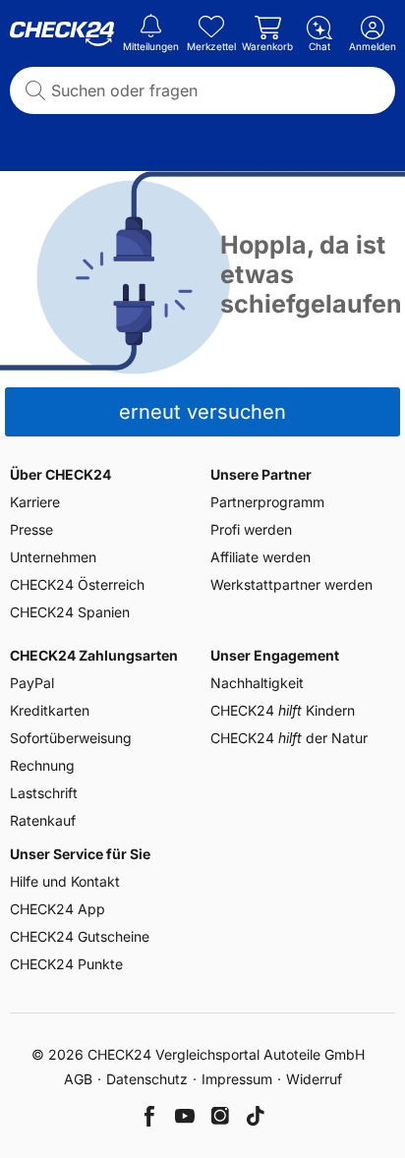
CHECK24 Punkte (66, 963)
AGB (78, 1079)
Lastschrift (44, 792)
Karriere (35, 501)
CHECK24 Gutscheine (79, 936)
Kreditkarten (49, 710)
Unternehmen (53, 557)
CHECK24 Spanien (70, 612)
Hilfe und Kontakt (65, 881)
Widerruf (314, 1079)
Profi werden (251, 529)
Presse (31, 529)
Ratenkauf (43, 820)
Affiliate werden (260, 557)
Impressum (237, 1079)
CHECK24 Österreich (77, 584)
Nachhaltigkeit (257, 682)
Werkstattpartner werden (291, 584)
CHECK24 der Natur (289, 737)
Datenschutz (147, 1079)
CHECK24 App (57, 908)
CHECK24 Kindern (282, 710)
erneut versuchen (202, 412)
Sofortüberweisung (71, 737)
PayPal (32, 682)
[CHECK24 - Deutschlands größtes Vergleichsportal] (62, 34)
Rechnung (42, 765)
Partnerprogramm (267, 501)
